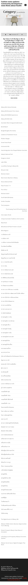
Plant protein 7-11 (6, 185)
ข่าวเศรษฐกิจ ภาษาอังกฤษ (7, 321)
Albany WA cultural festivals (8, 107)
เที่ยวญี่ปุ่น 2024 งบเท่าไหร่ (7, 450)
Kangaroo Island (5, 158)
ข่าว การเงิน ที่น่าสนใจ (6, 262)
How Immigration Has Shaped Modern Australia (14, 150)
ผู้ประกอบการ (4, 368)
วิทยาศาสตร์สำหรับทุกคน (7, 407)
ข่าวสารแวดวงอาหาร (6, 309)
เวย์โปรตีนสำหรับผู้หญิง (7, 470)
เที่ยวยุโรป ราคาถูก (6, 462)
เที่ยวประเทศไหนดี (5, 458)
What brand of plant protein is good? (11, 226)
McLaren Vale (4, 170)
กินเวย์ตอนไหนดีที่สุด (6, 246)
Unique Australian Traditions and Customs (12, 219)
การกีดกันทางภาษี (5, 234)
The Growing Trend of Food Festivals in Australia (16, 210)
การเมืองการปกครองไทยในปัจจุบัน (10, 242)
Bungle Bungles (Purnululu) (8, 130)
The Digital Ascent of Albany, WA (9, 519)
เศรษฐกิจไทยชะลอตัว (6, 489)
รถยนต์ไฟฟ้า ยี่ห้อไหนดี (7, 399)
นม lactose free (5, 352)
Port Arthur (4, 189)
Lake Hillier (4, 162)
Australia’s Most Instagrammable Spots (11, 123)
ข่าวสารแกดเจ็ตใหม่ (6, 305)
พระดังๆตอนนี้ (4, 372)
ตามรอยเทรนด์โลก (6, 348)
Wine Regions (4, 230)
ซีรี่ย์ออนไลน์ (4, 570)
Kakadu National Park (7, 154)
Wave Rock (4, 223)
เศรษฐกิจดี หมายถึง (6, 478)
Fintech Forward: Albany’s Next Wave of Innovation (11, 531)
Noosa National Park (6, 182)
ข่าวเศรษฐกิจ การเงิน (6, 317)
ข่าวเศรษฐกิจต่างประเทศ (7, 336)
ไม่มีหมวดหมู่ (4, 513)
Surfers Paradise (5, 201)
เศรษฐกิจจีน (4, 474)
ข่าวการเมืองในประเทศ (7, 274)
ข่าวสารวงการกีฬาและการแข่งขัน (9, 289)
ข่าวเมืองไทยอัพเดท (6, 313)
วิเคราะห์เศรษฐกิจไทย (6, 415)
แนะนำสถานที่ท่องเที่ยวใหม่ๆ (8, 493)
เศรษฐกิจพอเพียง (5, 482)
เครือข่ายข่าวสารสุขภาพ (7, 438)
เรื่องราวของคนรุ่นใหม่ (7, 466)
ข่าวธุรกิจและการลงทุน (7, 281)
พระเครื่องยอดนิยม (6, 376)
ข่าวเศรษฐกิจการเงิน (6, 332)
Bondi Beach (4, 127)
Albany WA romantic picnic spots (10, 111)
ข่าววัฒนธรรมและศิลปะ (7, 285)
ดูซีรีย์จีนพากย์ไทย (5, 568)
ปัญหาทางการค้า (5, 360)
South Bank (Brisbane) (7, 197)
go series (3, 566)
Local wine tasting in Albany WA (9, 166)
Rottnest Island (5, 193)
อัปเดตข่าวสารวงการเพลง (7, 427)
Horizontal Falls (5, 146)
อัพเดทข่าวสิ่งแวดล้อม (6, 431)
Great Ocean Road (6, 142)
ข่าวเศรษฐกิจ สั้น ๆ (5, 325)
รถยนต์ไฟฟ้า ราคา (5, 403)
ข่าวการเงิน (4, 266)
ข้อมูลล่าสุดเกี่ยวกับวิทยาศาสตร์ (9, 254)
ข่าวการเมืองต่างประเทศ (7, 270)
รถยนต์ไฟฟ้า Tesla (5, 395)
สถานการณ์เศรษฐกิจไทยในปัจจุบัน (9, 423)
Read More (14, 98)
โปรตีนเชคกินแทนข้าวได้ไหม (8, 505)
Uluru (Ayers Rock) (6, 215)
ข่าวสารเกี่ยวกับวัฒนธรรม (7, 301)
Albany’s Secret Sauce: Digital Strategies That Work (13, 543)
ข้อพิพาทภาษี (4, 250)
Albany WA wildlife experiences (9, 115)
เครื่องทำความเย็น (5, 442)
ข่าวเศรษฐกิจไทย (5, 340)
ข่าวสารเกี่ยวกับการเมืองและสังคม (9, 297)
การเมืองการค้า (5, 238)
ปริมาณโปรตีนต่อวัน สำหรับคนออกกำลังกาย (12, 356)
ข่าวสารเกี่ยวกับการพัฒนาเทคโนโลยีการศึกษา (12, 293)
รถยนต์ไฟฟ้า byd (5, 391)
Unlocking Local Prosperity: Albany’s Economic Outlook (13, 537)
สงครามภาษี (4, 419)
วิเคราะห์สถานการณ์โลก (7, 411)
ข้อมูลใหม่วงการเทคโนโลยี (8, 258)
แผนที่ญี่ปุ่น (4, 497)
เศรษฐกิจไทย (4, 486)
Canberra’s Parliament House (9, 134)
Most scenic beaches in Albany (9, 178)
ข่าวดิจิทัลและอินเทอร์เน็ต (7, 277)
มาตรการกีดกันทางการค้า (7, 383)
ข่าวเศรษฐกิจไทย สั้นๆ (6, 344)
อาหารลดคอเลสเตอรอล (7, 435)
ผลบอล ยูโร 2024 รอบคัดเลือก (8, 364)
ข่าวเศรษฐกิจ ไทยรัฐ (6, 329)
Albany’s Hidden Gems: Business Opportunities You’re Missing (13, 524)
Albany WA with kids (6, 119)
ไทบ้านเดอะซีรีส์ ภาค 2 (7, 509)
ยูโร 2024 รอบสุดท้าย (6, 387)
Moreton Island (5, 174)
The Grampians (5, 205)
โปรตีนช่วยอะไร (5, 501)
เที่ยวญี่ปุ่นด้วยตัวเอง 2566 (7, 454)
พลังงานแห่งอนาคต (6, 380)
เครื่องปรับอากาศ (5, 446)
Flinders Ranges (5, 138)
